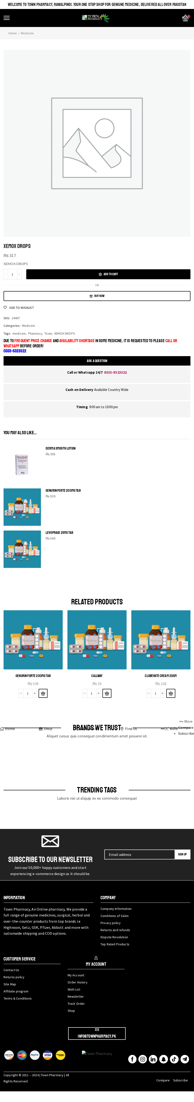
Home (13, 33)
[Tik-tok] (174, 1059)
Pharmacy (35, 333)
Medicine (27, 33)
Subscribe (180, 1080)
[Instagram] (142, 1059)
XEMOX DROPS (64, 333)
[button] (7, 18)
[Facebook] (132, 1059)
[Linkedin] (153, 1059)
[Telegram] (185, 1059)
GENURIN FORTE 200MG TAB (63, 490)
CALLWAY (96, 675)
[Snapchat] (163, 1059)
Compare (163, 1080)
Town (48, 333)
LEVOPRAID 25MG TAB (59, 533)
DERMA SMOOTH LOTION (60, 448)
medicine (19, 333)
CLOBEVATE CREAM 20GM (161, 675)
